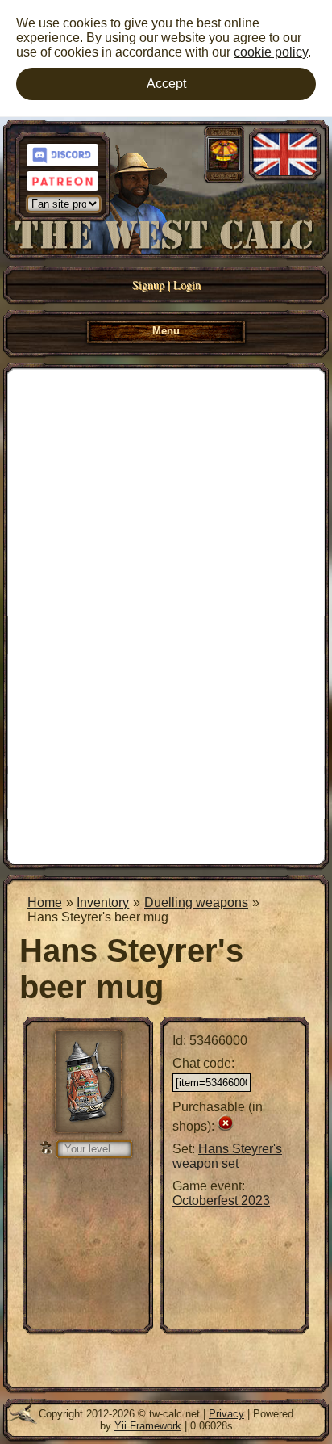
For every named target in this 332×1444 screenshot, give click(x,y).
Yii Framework (147, 1426)
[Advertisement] (166, 614)
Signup (148, 284)
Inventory (103, 902)
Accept (166, 83)
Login (187, 284)
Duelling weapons (196, 902)
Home (44, 902)
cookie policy (271, 52)
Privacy (226, 1414)
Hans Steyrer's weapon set (227, 1156)
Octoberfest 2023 (221, 1200)
